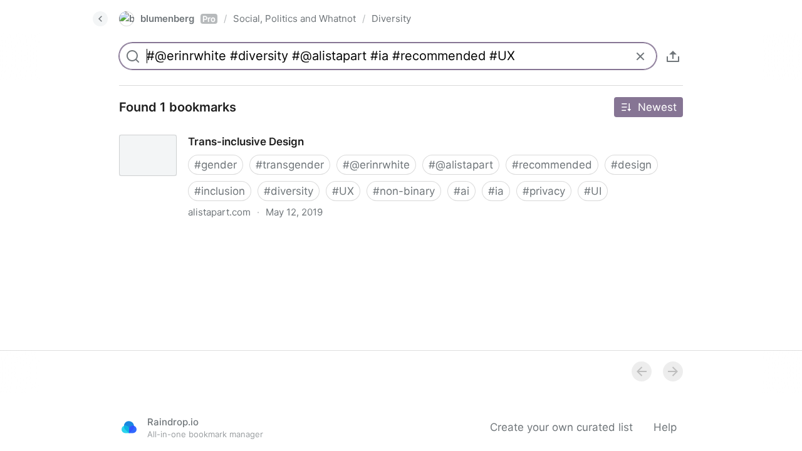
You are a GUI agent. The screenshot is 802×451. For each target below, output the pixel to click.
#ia (496, 191)
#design (631, 164)
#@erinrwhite (376, 164)
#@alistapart (461, 164)
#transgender (290, 164)
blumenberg (178, 18)
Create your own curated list (561, 427)
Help (665, 427)
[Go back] (100, 18)
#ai (461, 191)
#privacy (544, 191)
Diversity (391, 18)
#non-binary (404, 191)
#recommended (552, 164)
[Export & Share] (673, 56)
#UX (343, 191)
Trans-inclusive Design (165, 130)
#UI (593, 191)
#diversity (288, 191)
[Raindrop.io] (129, 427)
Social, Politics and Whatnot (294, 18)
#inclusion (219, 191)
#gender (215, 164)
